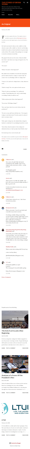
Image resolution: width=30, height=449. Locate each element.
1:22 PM (8, 273)
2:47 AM (8, 258)
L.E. (7, 262)
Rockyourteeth (10, 207)
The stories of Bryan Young (11, 3)
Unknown (8, 159)
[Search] (24, 2)
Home (3, 14)
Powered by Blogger (16, 443)
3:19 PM (8, 203)
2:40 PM (8, 174)
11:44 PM (8, 225)
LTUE (4, 420)
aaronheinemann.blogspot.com (14, 190)
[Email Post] (2, 149)
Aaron (7, 178)
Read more (25, 348)
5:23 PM (8, 192)
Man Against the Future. (22, 38)
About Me (10, 14)
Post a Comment (6, 277)
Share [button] (25, 149)
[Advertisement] (15, 292)
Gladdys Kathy (9, 246)
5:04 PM (8, 242)
